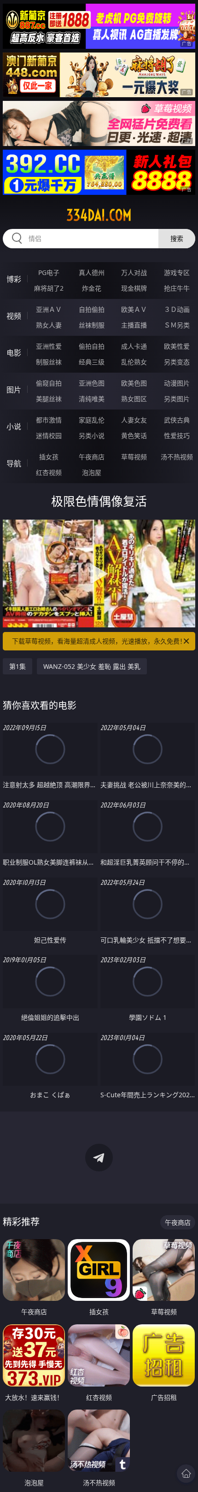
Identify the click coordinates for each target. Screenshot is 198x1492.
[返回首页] (186, 1473)
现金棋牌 (134, 288)
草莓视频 (134, 456)
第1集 (17, 666)
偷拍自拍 (92, 346)
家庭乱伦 (92, 419)
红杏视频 (49, 472)
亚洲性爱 (49, 346)
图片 (13, 390)
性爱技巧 (177, 435)
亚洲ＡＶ (49, 309)
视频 (13, 316)
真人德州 (92, 272)
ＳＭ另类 (177, 325)
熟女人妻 (49, 325)
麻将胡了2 (49, 288)
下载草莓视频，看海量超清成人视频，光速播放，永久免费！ (99, 641)
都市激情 (49, 419)
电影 (13, 353)
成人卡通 (134, 346)
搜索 (176, 238)
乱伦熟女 (134, 361)
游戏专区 (177, 272)
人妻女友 (134, 419)
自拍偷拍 (92, 309)
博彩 (13, 279)
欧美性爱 (177, 346)
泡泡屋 (91, 472)
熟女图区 (134, 398)
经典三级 (92, 361)
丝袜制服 (92, 325)
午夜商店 (92, 456)
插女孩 (48, 456)
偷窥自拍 (49, 383)
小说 (13, 426)
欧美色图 (134, 383)
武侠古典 (177, 419)
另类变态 (177, 361)
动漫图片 (177, 383)
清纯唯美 (92, 398)
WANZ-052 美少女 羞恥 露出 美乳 (91, 666)
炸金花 (91, 288)
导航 (13, 463)
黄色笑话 (134, 435)
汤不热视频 (177, 456)
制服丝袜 (49, 361)
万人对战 (134, 272)
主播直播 (134, 325)
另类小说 (92, 435)
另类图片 (177, 398)
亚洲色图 (92, 383)
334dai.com (99, 215)
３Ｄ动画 (177, 309)
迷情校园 (49, 435)
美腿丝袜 (49, 398)
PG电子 (48, 272)
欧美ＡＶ (134, 309)
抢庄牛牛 (177, 288)
